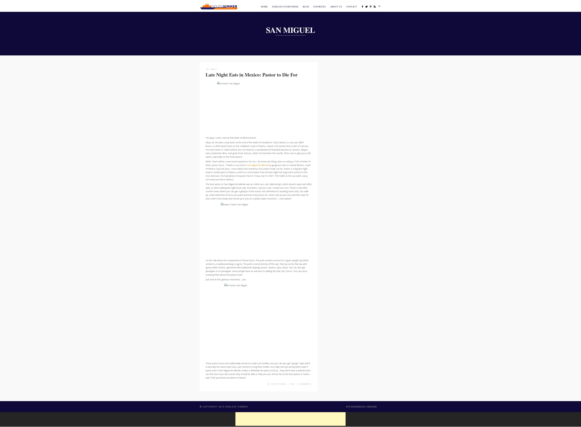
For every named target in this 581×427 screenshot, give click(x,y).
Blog (306, 6)
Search (379, 6)
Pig (292, 384)
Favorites (319, 6)
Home (264, 6)
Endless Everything (285, 6)
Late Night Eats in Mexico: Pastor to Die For (252, 74)
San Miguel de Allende (258, 165)
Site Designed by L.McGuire (361, 406)
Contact (351, 6)
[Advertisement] (290, 419)
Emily (214, 69)
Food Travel (279, 384)
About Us (336, 6)
